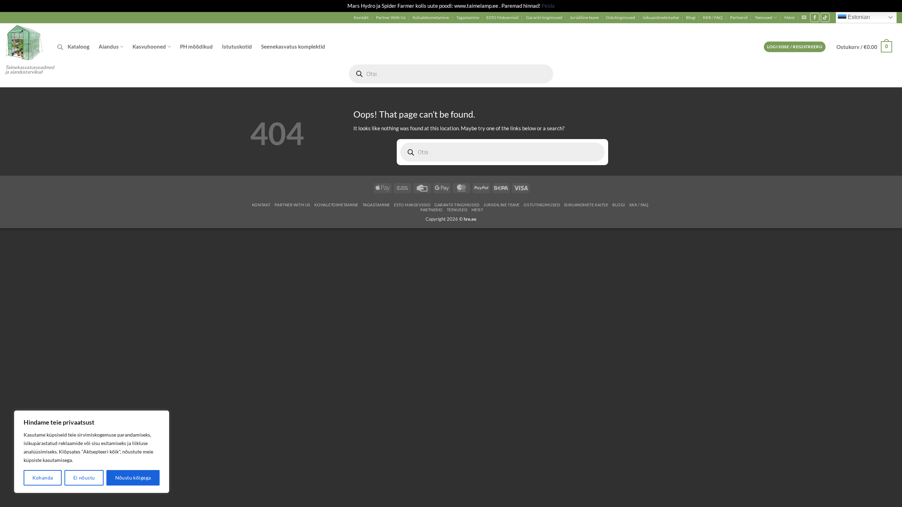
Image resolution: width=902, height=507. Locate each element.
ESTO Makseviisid (502, 17)
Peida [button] (548, 5)
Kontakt (361, 17)
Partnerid (739, 17)
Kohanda (42, 478)
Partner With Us (391, 17)
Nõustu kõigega (133, 478)
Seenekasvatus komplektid (293, 46)
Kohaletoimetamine (431, 17)
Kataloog (78, 46)
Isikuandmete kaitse (661, 17)
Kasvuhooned (149, 46)
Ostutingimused (620, 17)
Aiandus (109, 46)
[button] (804, 17)
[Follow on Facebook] (815, 17)
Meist (789, 17)
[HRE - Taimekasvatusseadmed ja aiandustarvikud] (26, 42)
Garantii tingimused (544, 17)
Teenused (763, 17)
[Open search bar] (60, 47)
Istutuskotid (237, 46)
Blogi (691, 17)
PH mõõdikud (196, 46)
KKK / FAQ (713, 17)
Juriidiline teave (584, 17)
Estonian (858, 17)
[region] (91, 452)
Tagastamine (467, 17)
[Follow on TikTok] (825, 17)
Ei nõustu (84, 478)
